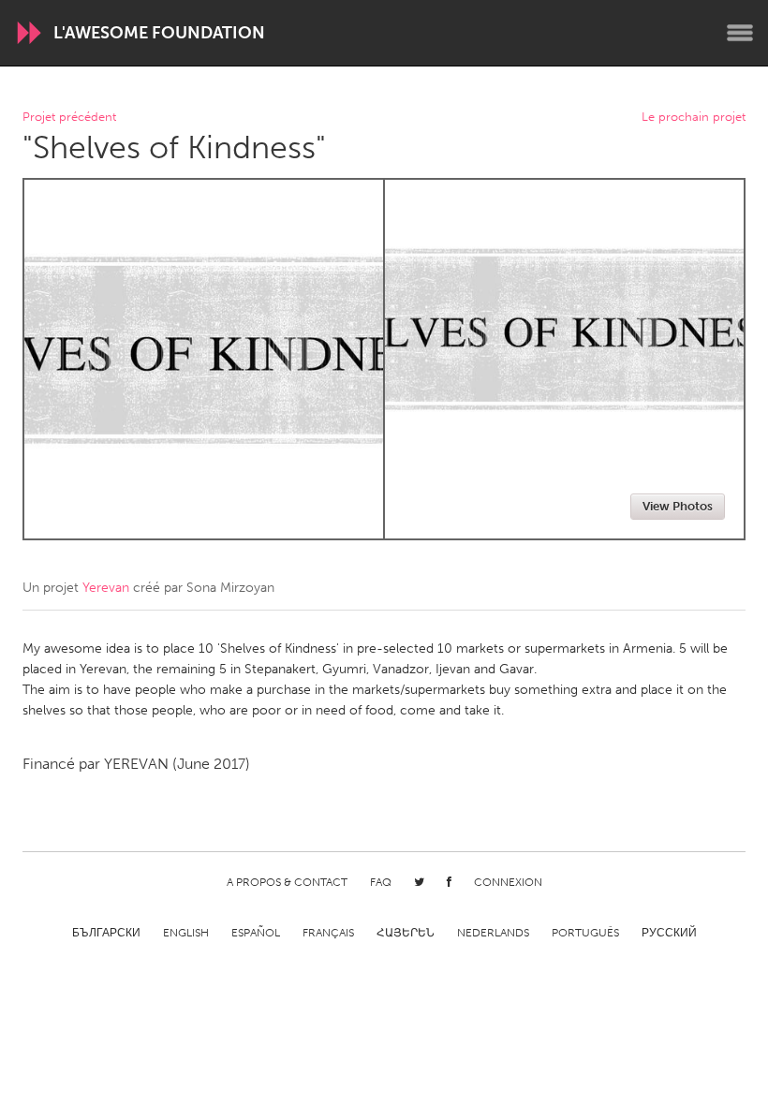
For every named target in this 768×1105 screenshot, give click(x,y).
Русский (669, 932)
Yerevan (105, 588)
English (186, 932)
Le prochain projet (694, 117)
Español (255, 932)
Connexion (508, 882)
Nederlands (493, 932)
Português (585, 932)
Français (328, 932)
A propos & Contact (287, 882)
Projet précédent (69, 117)
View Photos (677, 506)
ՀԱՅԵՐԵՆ (406, 932)
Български (106, 932)
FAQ (380, 882)
